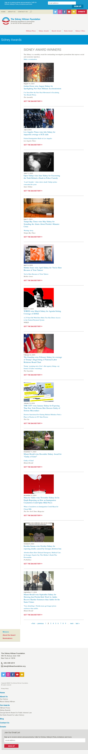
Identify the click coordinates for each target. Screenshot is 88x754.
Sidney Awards (44, 31)
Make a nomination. (30, 59)
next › (72, 623)
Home (3, 11)
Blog (2, 719)
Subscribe (73, 12)
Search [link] (31, 12)
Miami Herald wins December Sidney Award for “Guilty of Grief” (42, 455)
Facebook (64, 12)
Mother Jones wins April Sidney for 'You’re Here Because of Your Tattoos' (43, 268)
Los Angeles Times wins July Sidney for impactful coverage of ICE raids (39, 133)
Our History (4, 699)
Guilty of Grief (29, 460)
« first (33, 623)
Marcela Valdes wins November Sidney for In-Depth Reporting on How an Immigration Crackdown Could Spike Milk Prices (42, 500)
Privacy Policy (4, 688)
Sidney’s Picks (80, 31)
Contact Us (23, 11)
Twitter (55, 12)
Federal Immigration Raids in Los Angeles (38, 138)
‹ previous (40, 623)
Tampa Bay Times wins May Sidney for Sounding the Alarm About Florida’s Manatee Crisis (41, 224)
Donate (81, 12)
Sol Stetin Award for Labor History (12, 715)
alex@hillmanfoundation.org (14, 666)
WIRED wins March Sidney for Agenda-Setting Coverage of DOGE (42, 312)
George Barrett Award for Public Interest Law (16, 713)
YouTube (69, 12)
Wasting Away (28, 230)
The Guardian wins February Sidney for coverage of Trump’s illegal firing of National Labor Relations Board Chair (43, 359)
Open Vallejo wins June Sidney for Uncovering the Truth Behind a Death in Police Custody (42, 176)
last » (78, 623)
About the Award (9, 635)
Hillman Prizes (31, 31)
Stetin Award (68, 31)
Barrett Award (56, 31)
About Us (11, 11)
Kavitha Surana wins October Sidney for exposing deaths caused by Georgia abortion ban (42, 547)
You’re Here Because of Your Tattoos (36, 274)
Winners (6, 632)
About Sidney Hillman (7, 702)
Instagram (60, 12)
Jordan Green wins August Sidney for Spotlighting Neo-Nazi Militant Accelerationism (42, 87)
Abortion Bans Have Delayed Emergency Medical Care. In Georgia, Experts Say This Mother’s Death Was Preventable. (42, 554)
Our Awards (5, 705)
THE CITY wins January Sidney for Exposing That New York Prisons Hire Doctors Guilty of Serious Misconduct (42, 408)
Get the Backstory (32, 101)
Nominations (7, 638)
